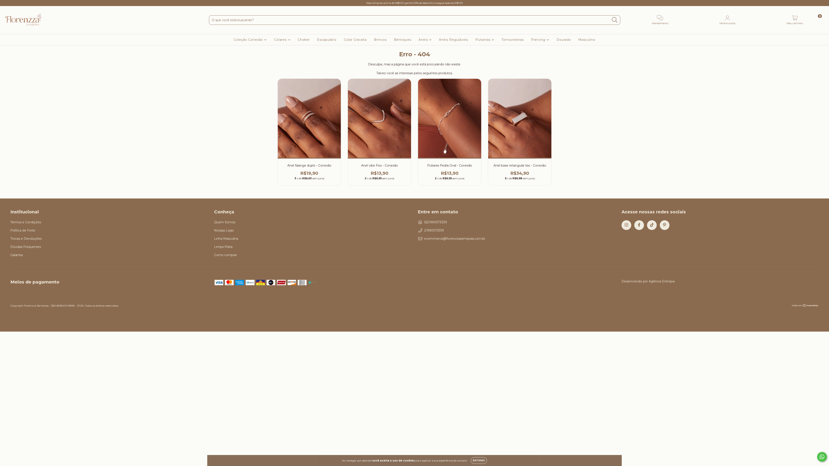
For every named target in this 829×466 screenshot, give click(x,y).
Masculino (586, 40)
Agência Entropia (662, 281)
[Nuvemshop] (805, 306)
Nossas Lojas (224, 230)
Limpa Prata (223, 247)
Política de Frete (22, 230)
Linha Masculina (226, 239)
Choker (304, 40)
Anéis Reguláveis (453, 40)
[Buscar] (615, 20)
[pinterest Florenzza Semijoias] (25, 3)
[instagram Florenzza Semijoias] (6, 3)
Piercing (538, 40)
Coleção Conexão (249, 40)
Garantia (16, 255)
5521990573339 (435, 222)
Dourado (564, 40)
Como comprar (225, 255)
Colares (281, 40)
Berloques (402, 40)
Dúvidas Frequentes (25, 247)
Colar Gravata (355, 40)
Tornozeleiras (513, 40)
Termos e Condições (25, 222)
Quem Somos (224, 222)
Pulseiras (483, 40)
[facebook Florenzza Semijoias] (13, 3)
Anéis (424, 40)
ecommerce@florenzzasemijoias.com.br (454, 239)
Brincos (380, 40)
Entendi (479, 460)
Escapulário (327, 40)
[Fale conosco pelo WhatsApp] (822, 457)
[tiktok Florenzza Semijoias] (19, 3)
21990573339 (434, 230)
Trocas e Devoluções (26, 239)
